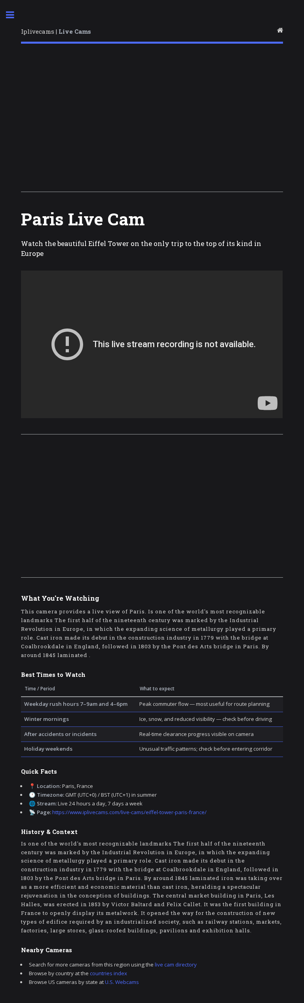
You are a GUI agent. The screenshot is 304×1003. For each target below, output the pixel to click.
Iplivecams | (56, 31)
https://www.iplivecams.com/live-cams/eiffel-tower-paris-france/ (129, 812)
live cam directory (176, 964)
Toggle (14, 15)
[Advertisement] (152, 120)
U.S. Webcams (122, 982)
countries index (108, 973)
